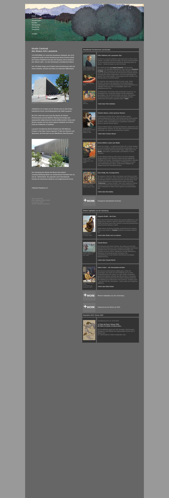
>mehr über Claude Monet (106, 260)
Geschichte (35, 27)
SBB (67, 69)
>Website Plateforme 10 (40, 188)
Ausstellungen (36, 20)
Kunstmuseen (36, 18)
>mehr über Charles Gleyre (107, 134)
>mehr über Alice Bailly (105, 192)
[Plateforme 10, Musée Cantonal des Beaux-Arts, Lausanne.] (50, 102)
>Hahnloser (102, 183)
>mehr (126, 99)
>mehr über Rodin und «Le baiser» (109, 235)
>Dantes (115, 230)
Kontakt (34, 34)
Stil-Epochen (36, 25)
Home (34, 16)
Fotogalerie (35, 29)
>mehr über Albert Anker (106, 286)
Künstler (34, 23)
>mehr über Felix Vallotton (106, 104)
